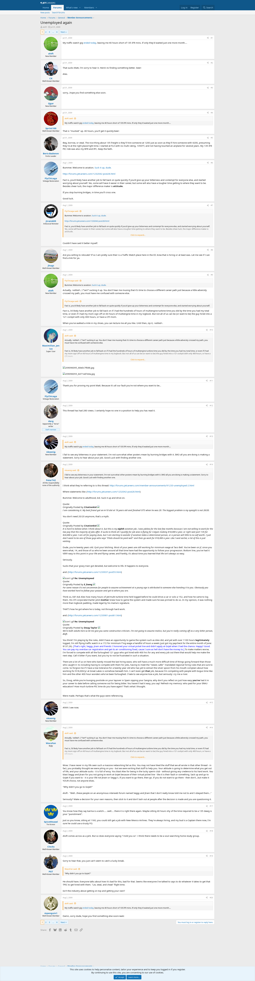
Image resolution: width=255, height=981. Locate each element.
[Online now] (50, 740)
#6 (212, 163)
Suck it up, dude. (103, 167)
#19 (211, 856)
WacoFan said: (71, 869)
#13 (211, 436)
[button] (80, 7)
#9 (212, 275)
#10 (211, 330)
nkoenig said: (70, 470)
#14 (211, 464)
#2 (212, 63)
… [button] (53, 32)
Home (46, 7)
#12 (211, 405)
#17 (211, 806)
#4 (212, 112)
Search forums (58, 12)
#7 (212, 205)
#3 (212, 87)
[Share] (208, 38)
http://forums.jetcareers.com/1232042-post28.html (89, 173)
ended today (90, 42)
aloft (45, 27)
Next (63, 32)
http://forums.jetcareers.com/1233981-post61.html (94, 615)
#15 (211, 702)
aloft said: (69, 118)
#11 (211, 380)
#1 (212, 38)
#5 (212, 137)
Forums (57, 7)
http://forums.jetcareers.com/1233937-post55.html (94, 572)
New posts (45, 12)
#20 (211, 897)
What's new (72, 7)
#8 (212, 250)
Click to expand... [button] (138, 235)
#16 (211, 727)
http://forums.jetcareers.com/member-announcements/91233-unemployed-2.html (152, 485)
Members (89, 7)
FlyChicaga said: (72, 211)
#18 (211, 831)
